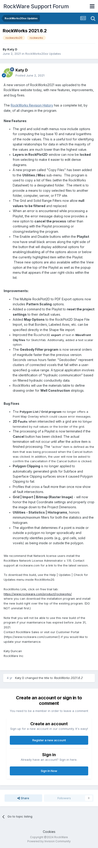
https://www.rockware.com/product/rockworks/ (38, 594)
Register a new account (49, 740)
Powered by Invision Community (49, 841)
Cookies (49, 832)
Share (24, 798)
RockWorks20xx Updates (43, 53)
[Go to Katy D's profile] (8, 72)
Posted (29, 75)
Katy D (12, 49)
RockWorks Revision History (32, 105)
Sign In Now (49, 771)
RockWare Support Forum (36, 6)
